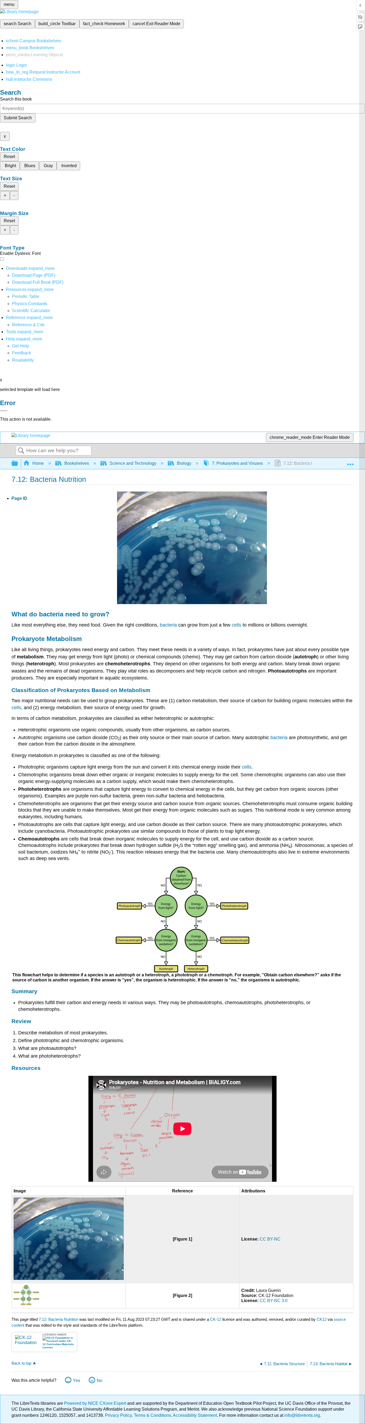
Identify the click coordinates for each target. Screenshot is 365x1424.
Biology (184, 463)
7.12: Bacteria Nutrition (58, 1319)
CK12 (322, 1319)
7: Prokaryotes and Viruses (237, 463)
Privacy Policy (118, 1415)
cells (236, 625)
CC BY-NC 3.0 (274, 1300)
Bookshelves (76, 463)
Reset (9, 156)
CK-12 (216, 1319)
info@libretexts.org (301, 1415)
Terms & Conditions (152, 1415)
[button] (21, 353)
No (99, 1380)
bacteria (51, 614)
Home (38, 463)
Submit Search (18, 118)
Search (21, 450)
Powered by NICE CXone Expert (95, 1403)
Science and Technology (132, 463)
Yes (76, 1380)
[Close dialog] (3, 410)
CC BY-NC (270, 1239)
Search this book (16, 99)
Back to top (21, 1363)
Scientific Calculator (31, 310)
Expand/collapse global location (350, 462)
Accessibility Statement (195, 1415)
